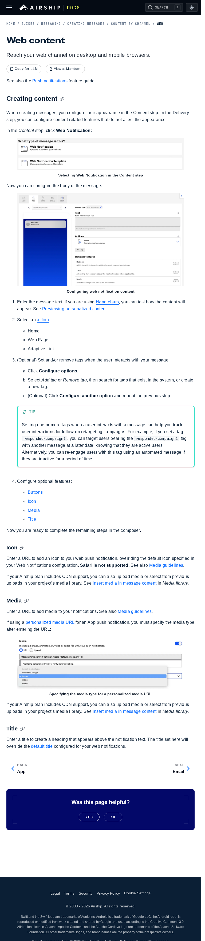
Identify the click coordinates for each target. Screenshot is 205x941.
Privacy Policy (108, 893)
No (113, 817)
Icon (32, 501)
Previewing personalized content (74, 309)
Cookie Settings (137, 893)
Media (34, 510)
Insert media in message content (124, 583)
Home (12, 24)
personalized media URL (50, 622)
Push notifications (50, 81)
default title (42, 746)
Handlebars (107, 302)
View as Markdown (67, 69)
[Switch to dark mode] (192, 7)
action (43, 319)
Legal (55, 893)
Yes (89, 817)
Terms (69, 893)
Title (32, 519)
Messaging (53, 24)
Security (85, 893)
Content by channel (133, 24)
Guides (30, 24)
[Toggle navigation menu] (9, 7)
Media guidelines (166, 565)
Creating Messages (88, 24)
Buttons (35, 492)
